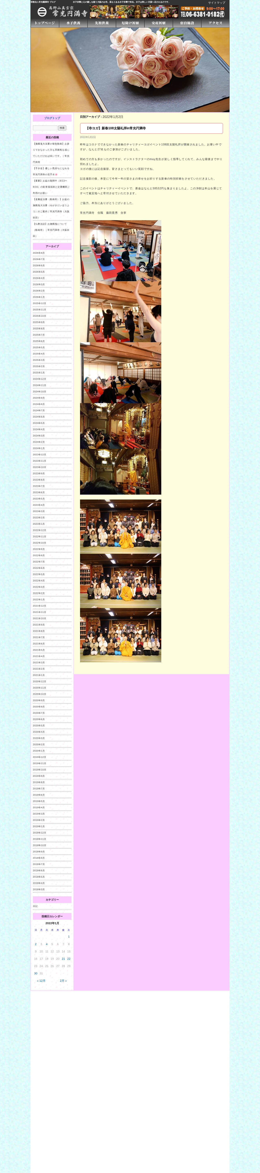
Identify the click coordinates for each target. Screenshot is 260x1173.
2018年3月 (39, 889)
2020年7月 (39, 713)
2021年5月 (39, 650)
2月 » (63, 980)
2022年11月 (39, 536)
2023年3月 (39, 511)
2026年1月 (39, 297)
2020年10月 (39, 694)
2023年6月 (39, 492)
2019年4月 (39, 807)
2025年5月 (39, 347)
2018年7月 (39, 864)
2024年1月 (39, 448)
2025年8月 (39, 328)
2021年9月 (39, 624)
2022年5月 (39, 574)
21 (63, 958)
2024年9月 (39, 398)
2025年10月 (39, 316)
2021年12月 (39, 606)
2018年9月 (39, 851)
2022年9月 (39, 549)
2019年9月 (39, 776)
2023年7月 (39, 486)
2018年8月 (39, 858)
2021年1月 (39, 675)
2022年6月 (39, 568)
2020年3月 (39, 738)
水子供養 (77, 2)
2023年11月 (39, 461)
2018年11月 (39, 839)
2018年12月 (39, 832)
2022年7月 (39, 561)
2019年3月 (39, 814)
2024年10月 (39, 391)
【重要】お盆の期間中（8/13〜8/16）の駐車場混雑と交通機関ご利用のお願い (51, 187)
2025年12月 (39, 303)
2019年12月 (39, 757)
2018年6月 (39, 870)
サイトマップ (216, 2)
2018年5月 (39, 877)
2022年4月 (39, 580)
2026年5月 (39, 272)
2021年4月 (39, 656)
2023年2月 (39, 517)
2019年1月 (39, 826)
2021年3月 (39, 662)
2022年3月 (39, 587)
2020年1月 (39, 751)
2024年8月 (39, 404)
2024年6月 (39, 417)
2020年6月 (39, 719)
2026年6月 (39, 265)
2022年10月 (39, 543)
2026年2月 (39, 290)
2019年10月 (39, 769)
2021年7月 (39, 637)
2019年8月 (39, 782)
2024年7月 (39, 410)
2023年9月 (39, 473)
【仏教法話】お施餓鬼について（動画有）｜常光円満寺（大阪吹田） (51, 230)
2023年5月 (39, 498)
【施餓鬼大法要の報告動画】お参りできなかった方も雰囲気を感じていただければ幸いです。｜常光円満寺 (51, 153)
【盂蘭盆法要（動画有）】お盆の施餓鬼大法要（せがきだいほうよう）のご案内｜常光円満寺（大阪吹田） (51, 208)
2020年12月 (39, 681)
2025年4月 (39, 354)
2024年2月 (39, 442)
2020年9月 (39, 700)
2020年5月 (39, 725)
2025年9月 (39, 322)
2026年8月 (39, 253)
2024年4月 (39, 429)
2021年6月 (39, 643)
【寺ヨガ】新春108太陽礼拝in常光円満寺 (116, 128)
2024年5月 (39, 423)
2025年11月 (39, 309)
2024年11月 (39, 385)
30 (35, 973)
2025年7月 (39, 335)
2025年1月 (39, 372)
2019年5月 (39, 801)
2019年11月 (39, 763)
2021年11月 (39, 612)
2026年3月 (39, 284)
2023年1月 (39, 524)
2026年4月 (39, 278)
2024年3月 (39, 435)
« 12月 (41, 980)
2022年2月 (39, 593)
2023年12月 (39, 454)
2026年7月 (39, 259)
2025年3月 (39, 360)
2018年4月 (39, 883)
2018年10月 (39, 845)
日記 (35, 906)
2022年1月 (39, 599)
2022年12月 (39, 530)
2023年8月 (39, 480)
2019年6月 (39, 795)
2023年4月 (39, 505)
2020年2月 (39, 744)
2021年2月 (39, 669)
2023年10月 (39, 467)
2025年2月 (39, 366)
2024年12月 (39, 379)
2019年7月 (39, 788)
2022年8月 (39, 555)
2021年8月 (39, 631)
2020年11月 (39, 688)
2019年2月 (39, 820)
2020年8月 (39, 706)
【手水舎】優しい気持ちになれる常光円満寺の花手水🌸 (51, 171)
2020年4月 (39, 732)
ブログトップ (52, 118)
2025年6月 (39, 341)
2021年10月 (39, 618)
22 (68, 958)
